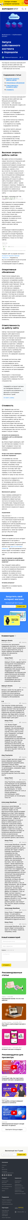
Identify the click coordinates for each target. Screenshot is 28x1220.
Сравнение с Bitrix (19, 1188)
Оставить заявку (9, 397)
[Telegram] (5, 1175)
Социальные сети (6, 1047)
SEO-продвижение (7, 1186)
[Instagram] (3, 1175)
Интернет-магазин (7, 1022)
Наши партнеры (6, 1217)
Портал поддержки (7, 1200)
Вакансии (4, 1169)
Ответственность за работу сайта (12, 86)
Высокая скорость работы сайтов (12, 79)
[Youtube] (11, 1175)
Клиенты (4, 1165)
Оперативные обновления (15, 83)
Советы (4, 996)
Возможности (6, 34)
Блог (3, 1167)
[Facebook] (7, 1175)
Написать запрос (6, 1202)
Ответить (23, 642)
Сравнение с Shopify (20, 1193)
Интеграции (5, 1188)
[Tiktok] (9, 1175)
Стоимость (10, 89)
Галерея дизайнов (7, 1184)
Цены (3, 1190)
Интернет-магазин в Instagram (11, 1049)
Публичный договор (7, 1204)
